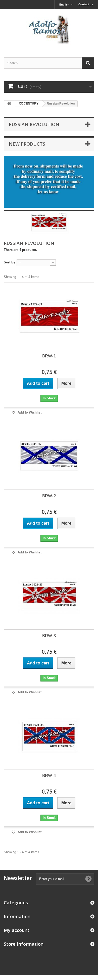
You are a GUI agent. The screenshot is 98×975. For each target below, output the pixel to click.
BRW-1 (49, 356)
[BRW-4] (49, 735)
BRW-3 (49, 635)
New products (27, 144)
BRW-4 (49, 775)
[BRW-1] (49, 316)
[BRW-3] (49, 595)
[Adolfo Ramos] (49, 29)
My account (16, 930)
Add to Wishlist (29, 412)
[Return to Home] (9, 104)
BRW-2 (49, 496)
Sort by (9, 262)
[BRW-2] (49, 456)
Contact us (85, 4)
